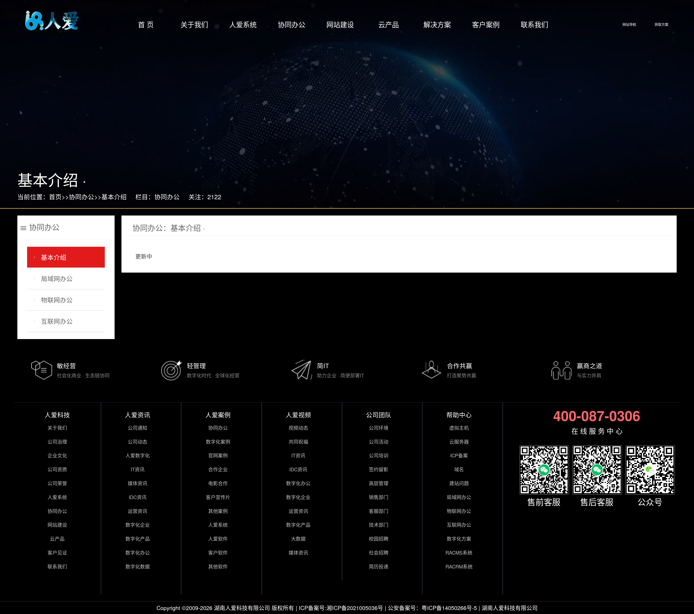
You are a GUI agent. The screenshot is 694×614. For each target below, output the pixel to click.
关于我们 (194, 24)
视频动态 (298, 427)
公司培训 (378, 455)
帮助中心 (459, 414)
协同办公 (291, 24)
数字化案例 (218, 441)
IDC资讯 (138, 497)
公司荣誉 (57, 483)
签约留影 (378, 469)
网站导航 (629, 24)
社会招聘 (378, 552)
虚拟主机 (459, 427)
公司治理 (57, 441)
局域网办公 (57, 278)
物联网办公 (57, 299)
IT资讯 (138, 469)
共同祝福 (298, 441)
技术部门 (378, 524)
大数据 (298, 538)
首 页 (146, 24)
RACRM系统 (459, 566)
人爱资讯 (137, 414)
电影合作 (218, 483)
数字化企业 (137, 524)
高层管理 (378, 483)
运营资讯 (137, 510)
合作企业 (218, 469)
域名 (459, 469)
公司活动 (378, 441)
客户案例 (486, 24)
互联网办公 (57, 321)
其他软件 (218, 566)
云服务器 (459, 441)
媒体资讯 (137, 483)
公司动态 (137, 441)
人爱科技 (57, 414)
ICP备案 (459, 455)
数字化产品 (137, 538)
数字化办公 (137, 552)
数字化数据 (137, 566)
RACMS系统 (458, 552)
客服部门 (378, 510)
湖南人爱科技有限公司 (242, 608)
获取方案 (661, 24)
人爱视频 (298, 414)
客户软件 (218, 552)
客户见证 (57, 552)
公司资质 (57, 469)
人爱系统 (243, 24)
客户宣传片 (218, 497)
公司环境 (378, 427)
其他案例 (218, 510)
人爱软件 (218, 538)
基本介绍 (114, 196)
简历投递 (378, 566)
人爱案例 (218, 414)
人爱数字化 (137, 455)
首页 (55, 196)
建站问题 (459, 483)
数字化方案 (459, 538)
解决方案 (437, 24)
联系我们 (534, 24)
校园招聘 (378, 538)
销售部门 (378, 497)
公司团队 (378, 414)
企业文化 (57, 455)
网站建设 (340, 24)
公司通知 (137, 427)
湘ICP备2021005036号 (354, 608)
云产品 (388, 24)
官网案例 (218, 455)
